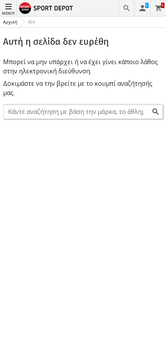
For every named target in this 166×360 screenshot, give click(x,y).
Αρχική (10, 22)
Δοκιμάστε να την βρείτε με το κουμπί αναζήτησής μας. (77, 88)
